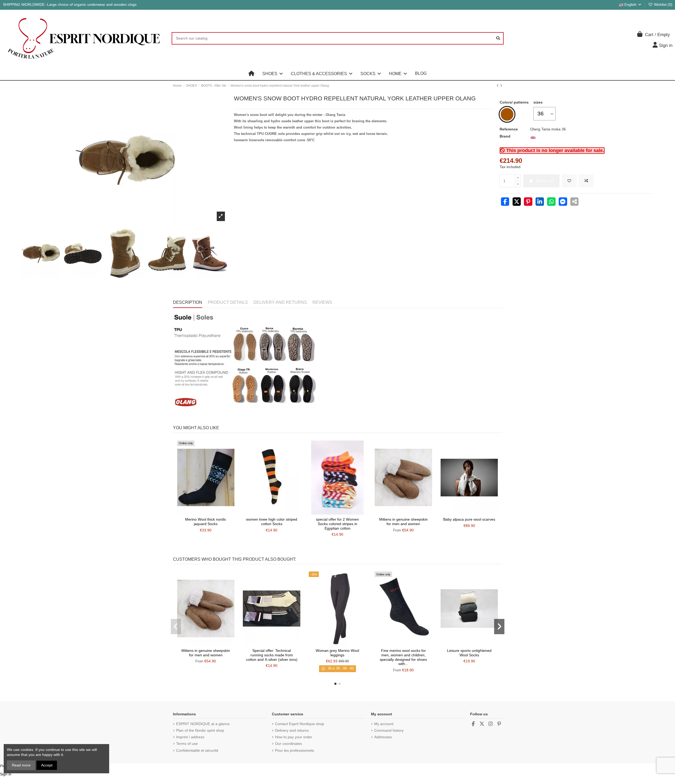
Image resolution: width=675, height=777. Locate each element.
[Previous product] (498, 86)
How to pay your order (293, 737)
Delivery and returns (292, 730)
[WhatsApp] (551, 202)
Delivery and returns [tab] (280, 302)
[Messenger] (563, 202)
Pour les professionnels (294, 750)
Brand (505, 136)
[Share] (505, 202)
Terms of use (187, 743)
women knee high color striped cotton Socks (271, 521)
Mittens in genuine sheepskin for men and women (403, 521)
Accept (46, 765)
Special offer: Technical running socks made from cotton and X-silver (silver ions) (271, 655)
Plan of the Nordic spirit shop (200, 730)
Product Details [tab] (228, 302)
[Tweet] (517, 202)
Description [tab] (187, 302)
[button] (272, 73)
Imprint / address (190, 737)
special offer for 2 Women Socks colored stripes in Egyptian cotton (337, 523)
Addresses (383, 737)
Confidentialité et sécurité (197, 750)
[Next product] (501, 86)
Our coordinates (288, 743)
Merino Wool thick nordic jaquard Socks (205, 521)
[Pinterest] (528, 202)
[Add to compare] (586, 180)
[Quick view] (213, 512)
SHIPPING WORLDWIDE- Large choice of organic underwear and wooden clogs (70, 4)
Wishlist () (662, 4)
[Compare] (205, 512)
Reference (509, 129)
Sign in (5, 774)
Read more (21, 765)
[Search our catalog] (498, 38)
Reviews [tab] (322, 302)
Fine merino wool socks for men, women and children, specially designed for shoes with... (403, 657)
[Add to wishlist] (569, 180)
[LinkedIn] (540, 202)
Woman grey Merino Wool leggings (337, 652)
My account (383, 724)
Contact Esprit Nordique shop (299, 724)
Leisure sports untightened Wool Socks (469, 652)
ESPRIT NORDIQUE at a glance (203, 724)
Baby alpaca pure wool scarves (469, 519)
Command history (389, 730)
